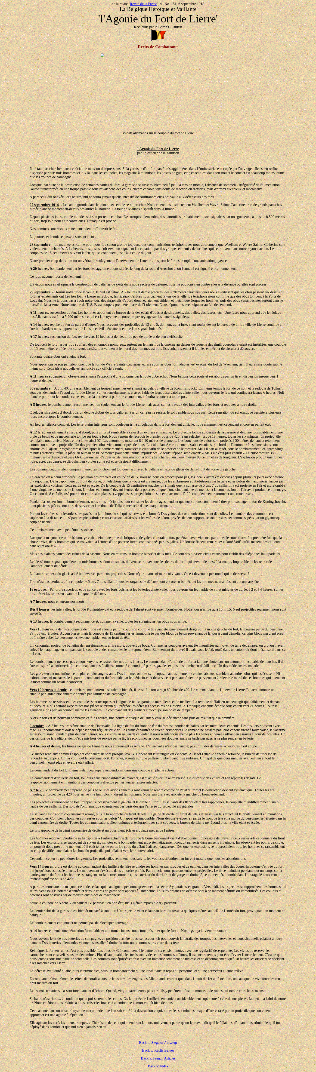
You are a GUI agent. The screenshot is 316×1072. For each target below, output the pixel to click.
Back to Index (158, 1066)
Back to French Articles (158, 1058)
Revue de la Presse (143, 4)
